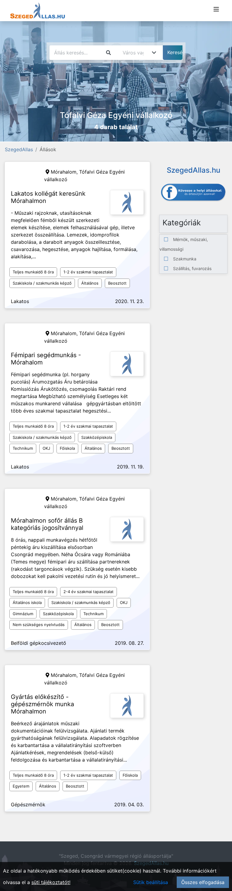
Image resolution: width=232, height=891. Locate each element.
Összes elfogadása (202, 882)
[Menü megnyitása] (216, 9)
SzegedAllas (19, 149)
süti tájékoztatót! (50, 882)
